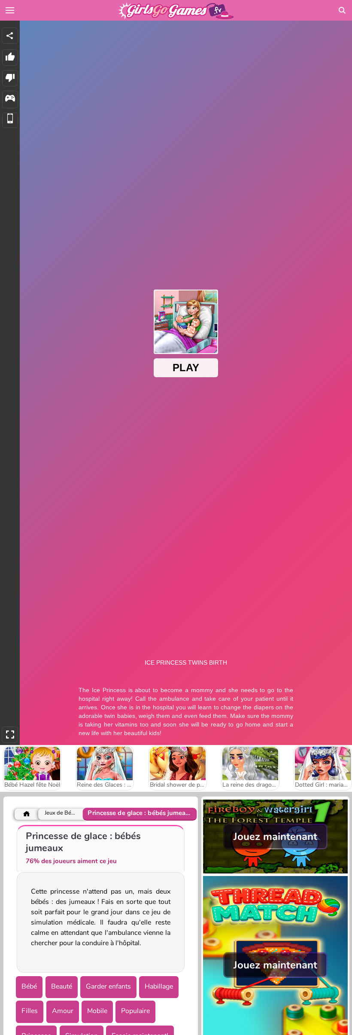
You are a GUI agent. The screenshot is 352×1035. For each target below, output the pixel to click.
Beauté (61, 986)
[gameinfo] (10, 99)
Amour (62, 1011)
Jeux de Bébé (61, 813)
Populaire (135, 1011)
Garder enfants (108, 986)
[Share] (10, 35)
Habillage (159, 986)
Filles (29, 1011)
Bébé (29, 986)
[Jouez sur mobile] (10, 120)
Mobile (97, 1011)
